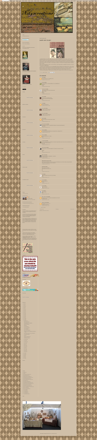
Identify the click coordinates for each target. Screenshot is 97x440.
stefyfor (43, 118)
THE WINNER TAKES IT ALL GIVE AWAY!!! (29, 333)
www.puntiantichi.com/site (26, 393)
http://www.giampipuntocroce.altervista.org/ (28, 386)
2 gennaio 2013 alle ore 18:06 (45, 199)
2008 (24, 356)
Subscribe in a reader (25, 193)
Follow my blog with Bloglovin (25, 42)
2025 (24, 303)
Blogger (56, 433)
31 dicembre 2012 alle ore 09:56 (46, 100)
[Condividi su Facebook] (53, 72)
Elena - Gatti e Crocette (45, 196)
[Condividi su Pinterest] (54, 72)
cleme (42, 77)
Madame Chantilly (44, 202)
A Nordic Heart (44, 140)
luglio (25, 344)
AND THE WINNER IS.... (27, 327)
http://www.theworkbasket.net (26, 388)
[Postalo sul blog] (51, 72)
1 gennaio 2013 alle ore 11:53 (45, 177)
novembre (25, 339)
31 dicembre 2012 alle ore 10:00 (46, 105)
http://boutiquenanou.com (26, 375)
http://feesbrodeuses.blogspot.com (27, 376)
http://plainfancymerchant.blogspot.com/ (28, 382)
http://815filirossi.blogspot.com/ (27, 374)
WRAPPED (25, 325)
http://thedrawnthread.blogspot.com (27, 385)
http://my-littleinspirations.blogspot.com (28, 379)
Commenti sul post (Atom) (45, 210)
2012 (24, 319)
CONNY (24, 373)
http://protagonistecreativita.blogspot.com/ (28, 383)
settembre (25, 341)
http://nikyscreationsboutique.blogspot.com (28, 203)
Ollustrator (50, 433)
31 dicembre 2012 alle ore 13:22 (46, 127)
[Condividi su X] (52, 72)
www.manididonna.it (25, 391)
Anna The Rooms (44, 147)
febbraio (25, 350)
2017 (24, 313)
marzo (25, 349)
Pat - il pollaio (43, 108)
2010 (24, 354)
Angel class (24, 86)
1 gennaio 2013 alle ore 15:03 (45, 183)
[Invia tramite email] (50, 72)
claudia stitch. (25, 372)
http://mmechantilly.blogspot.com (27, 378)
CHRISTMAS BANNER (27, 337)
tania (42, 174)
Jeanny (43, 96)
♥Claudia (43, 82)
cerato (42, 190)
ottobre (25, 340)
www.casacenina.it (25, 390)
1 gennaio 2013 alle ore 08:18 (45, 171)
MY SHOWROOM (26, 326)
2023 (24, 306)
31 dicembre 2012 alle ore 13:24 (46, 132)
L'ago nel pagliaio (25, 389)
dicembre (25, 320)
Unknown (43, 129)
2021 (24, 308)
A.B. (42, 103)
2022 (24, 307)
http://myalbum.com (25, 380)
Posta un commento (43, 207)
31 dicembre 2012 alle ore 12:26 (46, 121)
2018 (24, 312)
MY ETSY (25, 335)
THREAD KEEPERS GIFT (27, 336)
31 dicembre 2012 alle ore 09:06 (46, 86)
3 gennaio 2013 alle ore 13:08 (45, 205)
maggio (25, 346)
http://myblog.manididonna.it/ (26, 381)
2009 (24, 355)
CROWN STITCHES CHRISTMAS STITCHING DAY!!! (30, 331)
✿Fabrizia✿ (43, 154)
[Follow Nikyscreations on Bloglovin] (25, 40)
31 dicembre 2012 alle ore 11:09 (46, 110)
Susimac (43, 185)
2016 (24, 314)
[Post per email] (48, 72)
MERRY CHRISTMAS (26, 324)
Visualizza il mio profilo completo (31, 199)
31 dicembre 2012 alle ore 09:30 (46, 93)
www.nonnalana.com (25, 392)
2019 (24, 311)
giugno (25, 345)
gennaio (25, 351)
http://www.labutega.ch (26, 387)
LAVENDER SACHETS (27, 334)
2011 (24, 353)
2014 (24, 317)
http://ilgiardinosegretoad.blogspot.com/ (28, 377)
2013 (24, 318)
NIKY (29, 197)
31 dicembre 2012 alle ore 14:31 (46, 144)
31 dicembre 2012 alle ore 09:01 (46, 79)
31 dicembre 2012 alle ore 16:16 (46, 152)
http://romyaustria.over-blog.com (27, 384)
